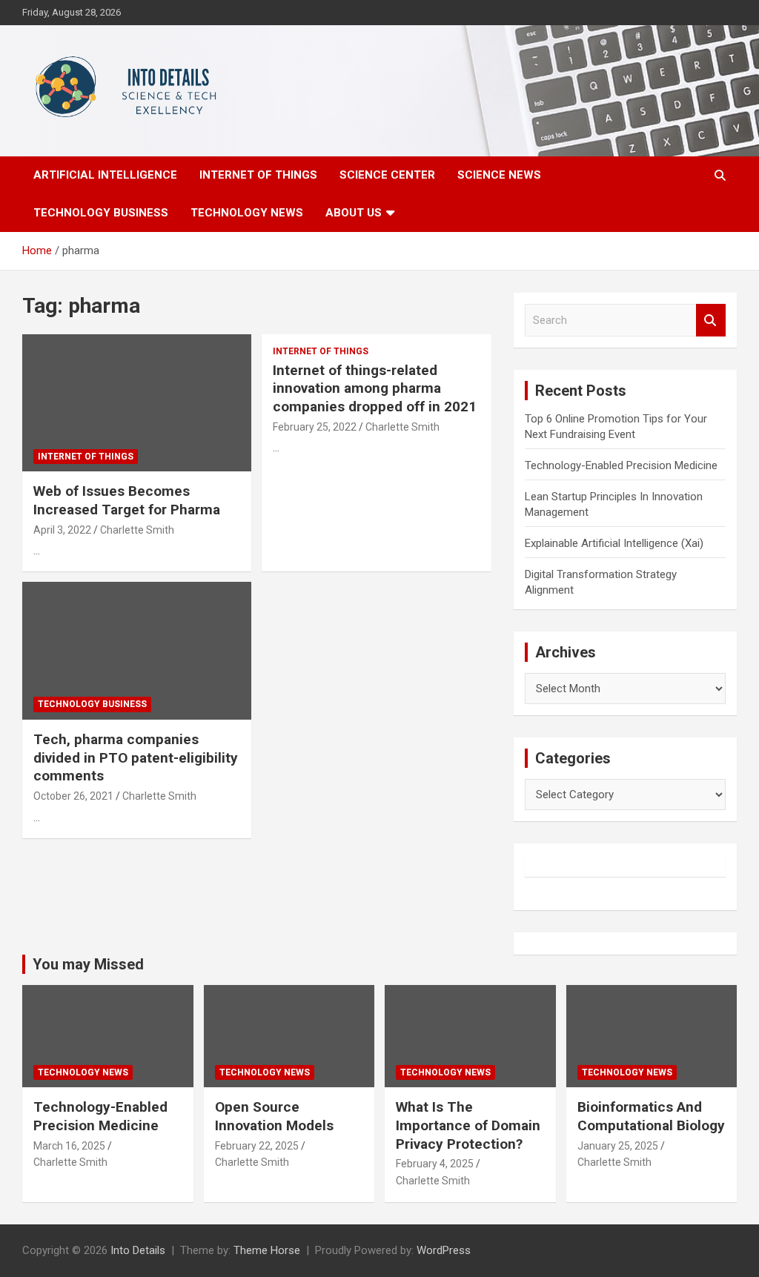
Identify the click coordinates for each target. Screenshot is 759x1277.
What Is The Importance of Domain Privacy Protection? (468, 1125)
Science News (499, 175)
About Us (353, 212)
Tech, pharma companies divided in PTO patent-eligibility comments (135, 757)
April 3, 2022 (62, 530)
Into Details (137, 1250)
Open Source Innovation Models (274, 1116)
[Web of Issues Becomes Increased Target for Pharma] (136, 403)
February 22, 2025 (257, 1146)
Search (711, 320)
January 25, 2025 (617, 1146)
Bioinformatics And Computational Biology (651, 1116)
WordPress (444, 1250)
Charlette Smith (137, 530)
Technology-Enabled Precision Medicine (621, 465)
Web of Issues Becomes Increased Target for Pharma (126, 500)
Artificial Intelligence (105, 175)
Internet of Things (258, 175)
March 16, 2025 (69, 1146)
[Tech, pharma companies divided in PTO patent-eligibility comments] (136, 651)
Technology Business (100, 212)
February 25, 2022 (315, 427)
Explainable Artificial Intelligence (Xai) (614, 543)
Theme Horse (266, 1250)
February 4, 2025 (435, 1164)
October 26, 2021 (73, 796)
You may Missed (88, 964)
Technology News (246, 212)
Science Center (387, 175)
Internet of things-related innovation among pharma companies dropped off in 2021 (375, 388)
